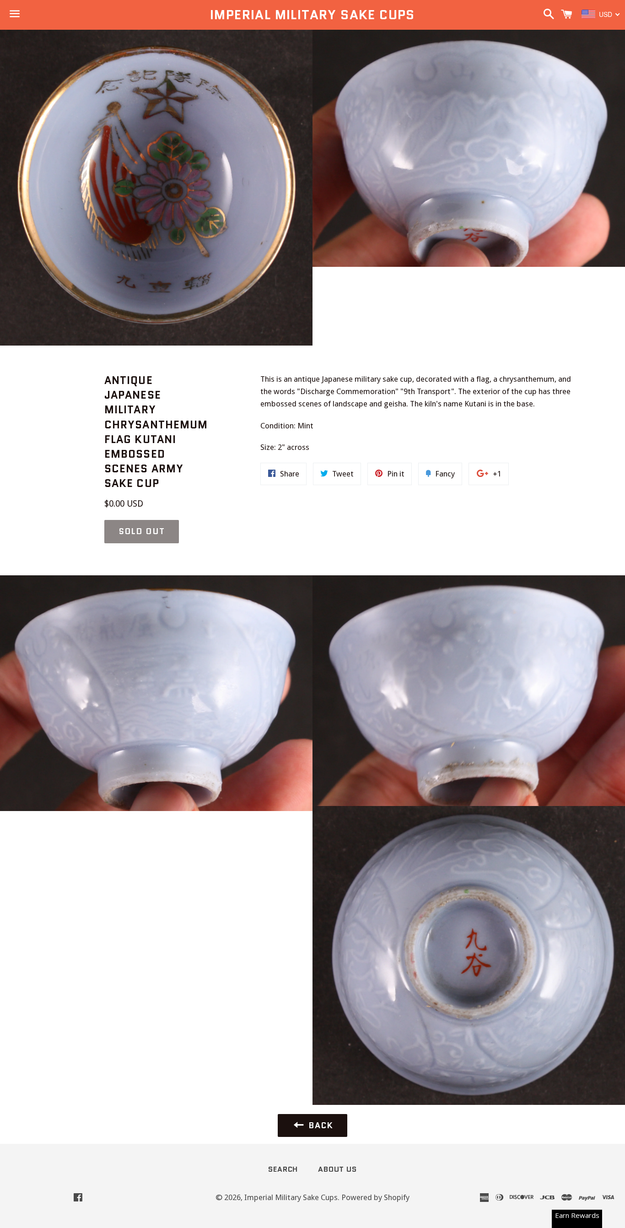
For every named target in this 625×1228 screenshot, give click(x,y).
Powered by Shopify (375, 1197)
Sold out (142, 531)
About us (337, 1169)
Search (283, 1169)
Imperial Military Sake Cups (312, 15)
